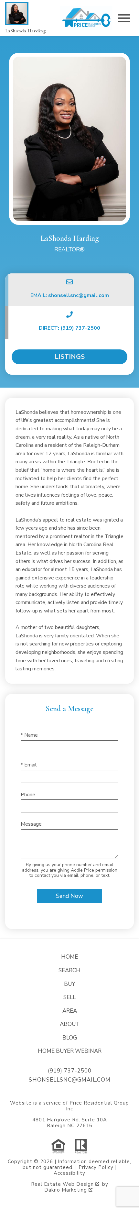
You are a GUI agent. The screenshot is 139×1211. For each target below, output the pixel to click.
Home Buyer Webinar (70, 1051)
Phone (28, 794)
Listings (70, 356)
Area (69, 1011)
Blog (69, 1037)
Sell (69, 997)
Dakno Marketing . (69, 1190)
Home (69, 957)
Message (31, 824)
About (70, 1024)
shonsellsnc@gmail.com (70, 1080)
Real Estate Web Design (63, 1184)
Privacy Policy (96, 1167)
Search (69, 970)
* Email (29, 764)
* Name (29, 735)
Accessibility (69, 1173)
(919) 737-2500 (69, 1070)
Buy (69, 984)
